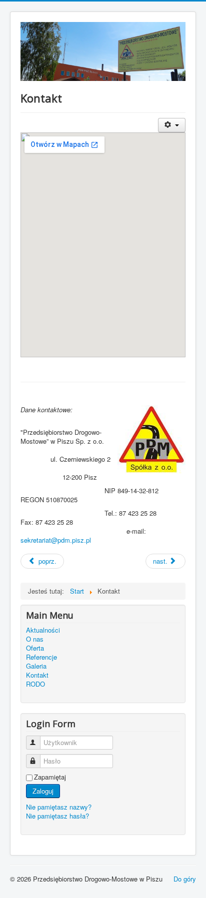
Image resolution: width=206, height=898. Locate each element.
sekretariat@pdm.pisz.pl (55, 540)
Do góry (185, 879)
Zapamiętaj (50, 777)
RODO (35, 684)
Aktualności (43, 630)
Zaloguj (43, 791)
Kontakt (37, 675)
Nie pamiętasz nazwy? (59, 807)
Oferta (35, 648)
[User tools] (172, 125)
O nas (35, 639)
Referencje (41, 657)
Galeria (36, 666)
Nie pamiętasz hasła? (57, 816)
